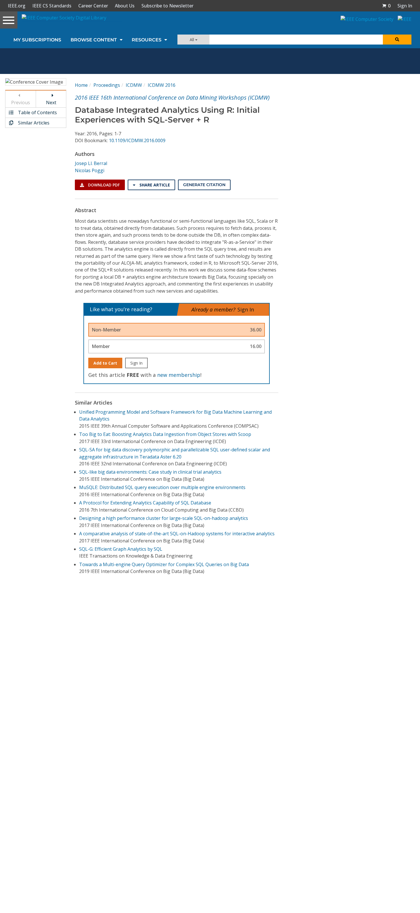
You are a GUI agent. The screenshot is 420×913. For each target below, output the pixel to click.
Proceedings (106, 85)
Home (81, 85)
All (192, 39)
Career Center (93, 6)
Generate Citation (204, 184)
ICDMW (134, 85)
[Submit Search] (397, 40)
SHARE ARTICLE (154, 185)
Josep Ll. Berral (91, 163)
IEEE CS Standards (51, 6)
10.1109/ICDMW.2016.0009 (137, 140)
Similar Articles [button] (33, 123)
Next (51, 102)
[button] (386, 5)
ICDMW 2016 (161, 85)
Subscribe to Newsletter (167, 6)
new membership (178, 374)
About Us (125, 6)
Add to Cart (105, 363)
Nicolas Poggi (89, 170)
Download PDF (103, 185)
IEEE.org (16, 6)
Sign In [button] (404, 6)
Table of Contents (37, 112)
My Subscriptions (37, 40)
